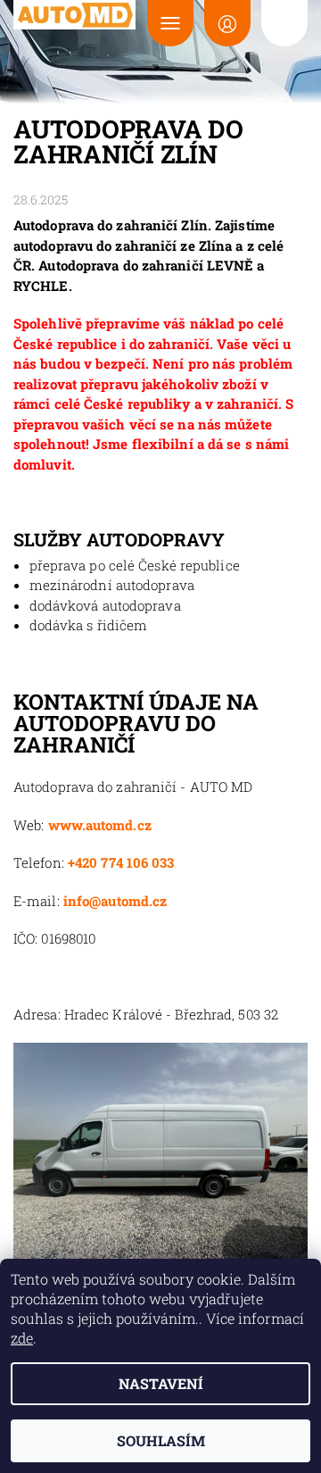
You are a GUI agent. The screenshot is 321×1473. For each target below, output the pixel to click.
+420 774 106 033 (121, 862)
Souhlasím (161, 1440)
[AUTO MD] (74, 14)
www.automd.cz (100, 825)
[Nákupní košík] (284, 23)
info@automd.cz (115, 901)
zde (22, 1337)
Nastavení (161, 1383)
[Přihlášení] (227, 23)
